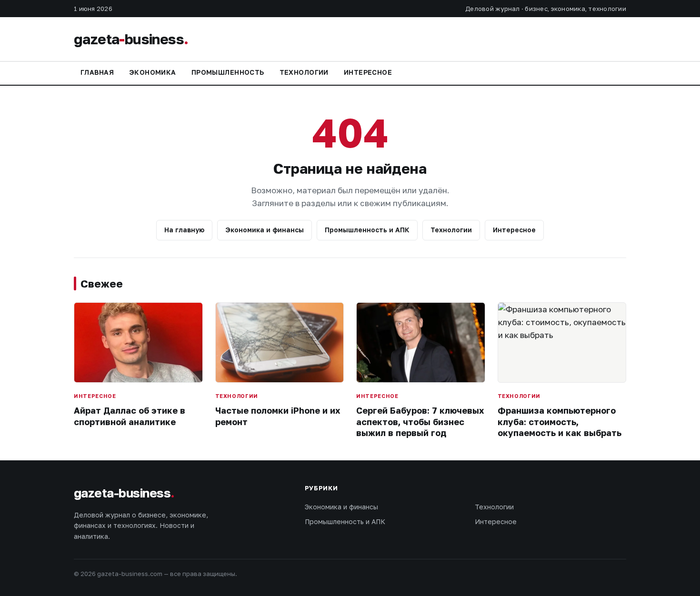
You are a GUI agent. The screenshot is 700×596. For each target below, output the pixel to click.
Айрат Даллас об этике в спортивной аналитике (129, 416)
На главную (184, 230)
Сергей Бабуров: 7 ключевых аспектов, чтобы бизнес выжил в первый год (420, 421)
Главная (97, 72)
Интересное (368, 72)
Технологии (304, 72)
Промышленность (227, 72)
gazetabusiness (131, 39)
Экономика (152, 72)
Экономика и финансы (264, 230)
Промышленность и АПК (367, 230)
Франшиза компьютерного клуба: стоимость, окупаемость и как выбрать (559, 421)
